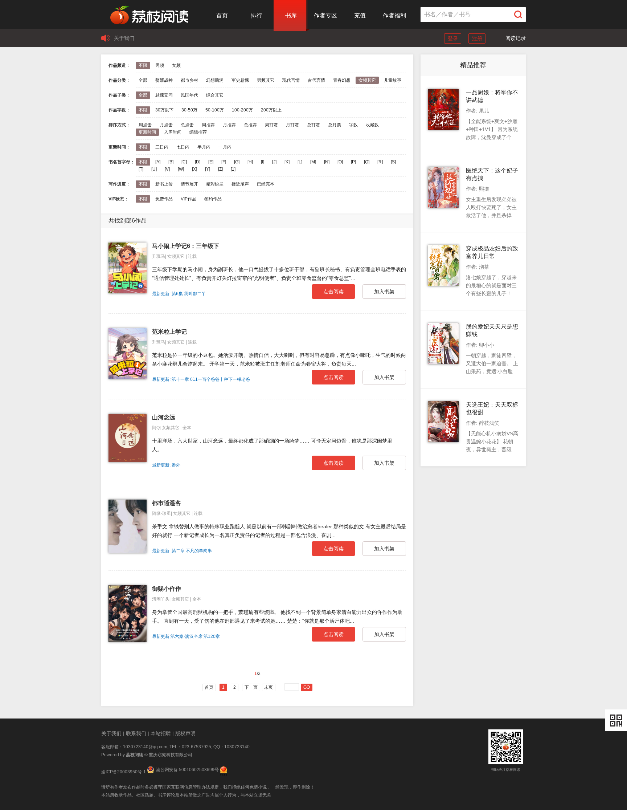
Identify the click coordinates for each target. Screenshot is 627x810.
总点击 (187, 124)
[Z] (220, 169)
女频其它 (367, 80)
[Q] (366, 161)
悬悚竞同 (164, 95)
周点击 (145, 124)
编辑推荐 (198, 132)
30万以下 (164, 110)
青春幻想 (342, 80)
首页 (222, 15)
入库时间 (172, 132)
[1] (233, 169)
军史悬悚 (240, 80)
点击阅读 (333, 291)
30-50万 (189, 110)
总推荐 (250, 124)
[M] (313, 161)
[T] (141, 169)
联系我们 (136, 733)
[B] (170, 161)
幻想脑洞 (215, 80)
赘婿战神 (164, 80)
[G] (236, 161)
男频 (159, 65)
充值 (360, 15)
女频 (176, 65)
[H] (250, 161)
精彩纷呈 (215, 184)
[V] (167, 169)
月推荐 (229, 124)
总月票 (334, 124)
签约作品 (213, 199)
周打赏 (271, 124)
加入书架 (384, 291)
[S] (393, 161)
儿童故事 (392, 80)
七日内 (182, 147)
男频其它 (265, 80)
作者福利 (394, 15)
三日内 (161, 147)
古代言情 (316, 80)
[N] (326, 161)
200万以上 (271, 110)
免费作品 (164, 199)
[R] (380, 161)
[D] (197, 161)
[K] (287, 161)
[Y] (207, 169)
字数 (353, 124)
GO (306, 687)
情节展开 (189, 184)
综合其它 (215, 95)
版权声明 (185, 733)
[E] (210, 161)
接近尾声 (240, 184)
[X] (194, 169)
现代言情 (291, 80)
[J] (274, 161)
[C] (184, 161)
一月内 (224, 147)
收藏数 (372, 124)
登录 (453, 38)
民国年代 (189, 95)
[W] (181, 169)
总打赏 (313, 124)
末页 (268, 687)
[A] (157, 161)
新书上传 (164, 184)
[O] (340, 161)
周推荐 (208, 124)
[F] (223, 161)
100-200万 (242, 110)
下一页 (251, 687)
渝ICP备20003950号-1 (123, 771)
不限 (143, 65)
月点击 (166, 124)
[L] (300, 161)
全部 (143, 80)
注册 (477, 38)
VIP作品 (188, 199)
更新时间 (147, 132)
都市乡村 (189, 80)
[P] (353, 161)
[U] (154, 169)
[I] (262, 161)
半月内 (203, 147)
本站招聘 (161, 733)
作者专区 (325, 15)
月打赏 (292, 124)
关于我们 (124, 38)
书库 (291, 15)
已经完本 (265, 184)
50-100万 (214, 110)
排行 (256, 15)
